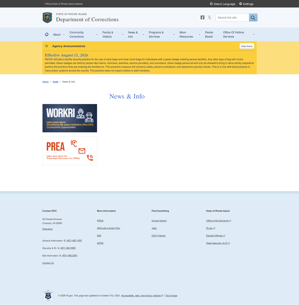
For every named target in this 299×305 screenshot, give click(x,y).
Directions (47, 228)
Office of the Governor (217, 220)
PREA (100, 220)
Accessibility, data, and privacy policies (141, 295)
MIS (99, 235)
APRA (100, 243)
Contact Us (48, 262)
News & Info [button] (137, 34)
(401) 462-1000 (74, 240)
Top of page (171, 295)
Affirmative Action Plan (108, 228)
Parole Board (209, 34)
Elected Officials (214, 235)
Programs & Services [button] (163, 34)
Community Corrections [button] (84, 34)
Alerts (250, 46)
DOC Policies (159, 235)
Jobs (154, 228)
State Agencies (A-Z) (217, 243)
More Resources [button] (191, 34)
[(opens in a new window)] (202, 17)
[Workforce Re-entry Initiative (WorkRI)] (69, 118)
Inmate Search (159, 220)
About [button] (60, 33)
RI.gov (209, 228)
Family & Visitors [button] (114, 34)
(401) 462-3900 (68, 247)
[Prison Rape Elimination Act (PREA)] (69, 150)
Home (45, 81)
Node (55, 81)
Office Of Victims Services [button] (240, 34)
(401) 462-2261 (69, 255)
